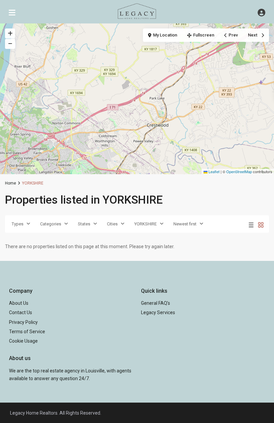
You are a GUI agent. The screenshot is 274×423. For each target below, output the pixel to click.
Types (17, 223)
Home (10, 183)
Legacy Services (158, 312)
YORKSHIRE (145, 223)
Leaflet (214, 171)
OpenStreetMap (239, 171)
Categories (50, 223)
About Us (18, 303)
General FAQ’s (155, 303)
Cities (112, 223)
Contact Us (20, 312)
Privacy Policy (23, 322)
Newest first (184, 223)
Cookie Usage (23, 341)
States (84, 223)
